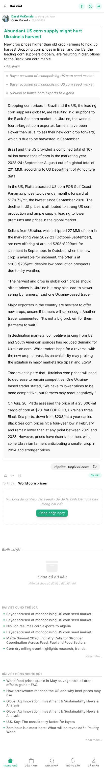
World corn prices (32, 483)
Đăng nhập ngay (52, 513)
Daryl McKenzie (22, 16)
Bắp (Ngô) (13, 66)
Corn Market (19, 20)
